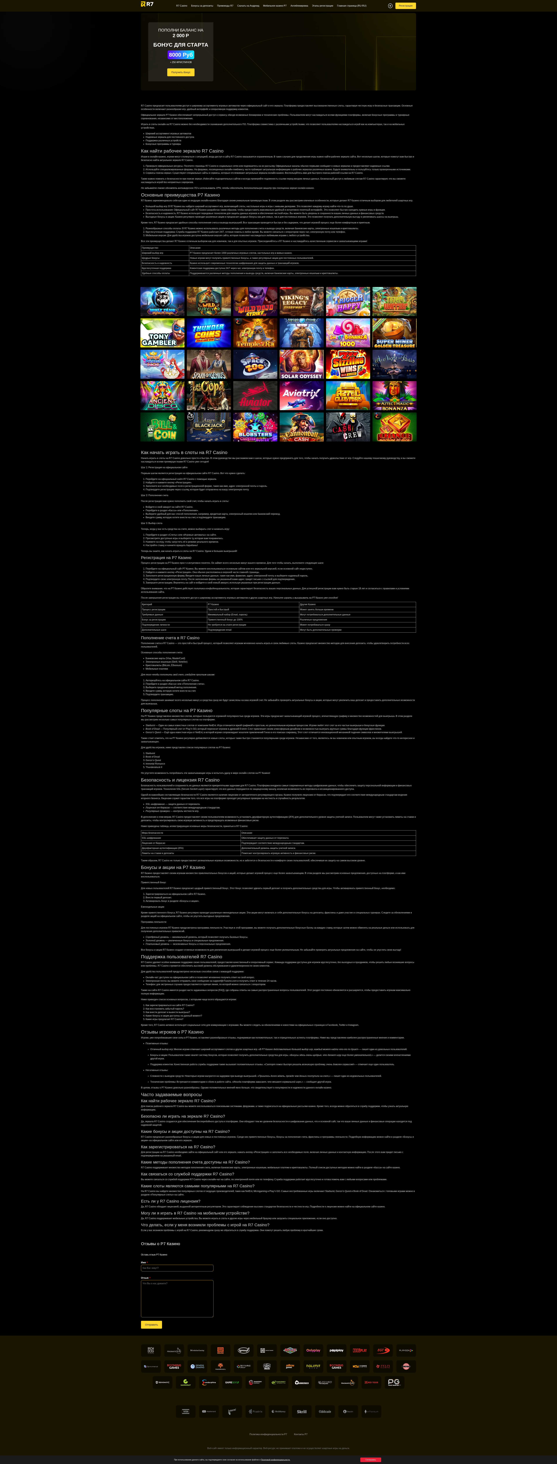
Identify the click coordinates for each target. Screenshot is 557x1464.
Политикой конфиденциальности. (275, 1460)
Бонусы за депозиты (202, 6)
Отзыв (145, 1278)
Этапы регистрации (322, 6)
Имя (143, 1262)
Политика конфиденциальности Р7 (268, 1434)
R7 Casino (181, 6)
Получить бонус (180, 72)
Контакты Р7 (301, 1434)
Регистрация (406, 6)
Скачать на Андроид (248, 6)
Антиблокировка (299, 6)
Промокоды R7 (225, 6)
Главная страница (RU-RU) (351, 6)
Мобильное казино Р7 (275, 6)
